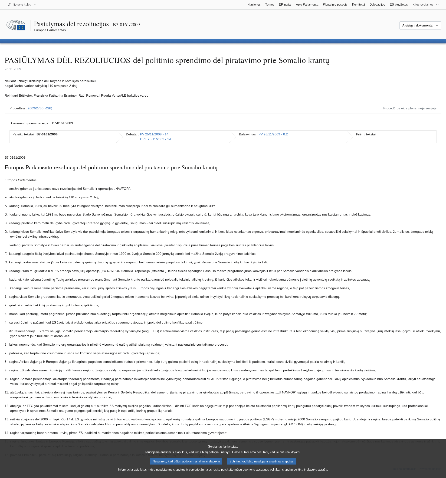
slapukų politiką (292, 469)
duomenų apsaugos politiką (261, 469)
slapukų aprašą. (317, 469)
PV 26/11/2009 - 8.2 (273, 134)
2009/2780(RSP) (40, 108)
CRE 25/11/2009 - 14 (155, 139)
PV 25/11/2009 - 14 (154, 134)
